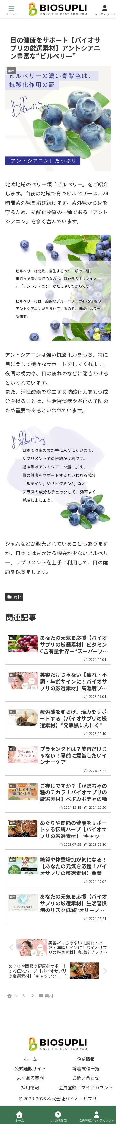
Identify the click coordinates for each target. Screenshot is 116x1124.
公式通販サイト (30, 1068)
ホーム (30, 1059)
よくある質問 (30, 1077)
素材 (17, 597)
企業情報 (86, 1059)
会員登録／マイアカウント (86, 1087)
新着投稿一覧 (85, 1068)
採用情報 (30, 1087)
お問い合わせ (85, 1077)
